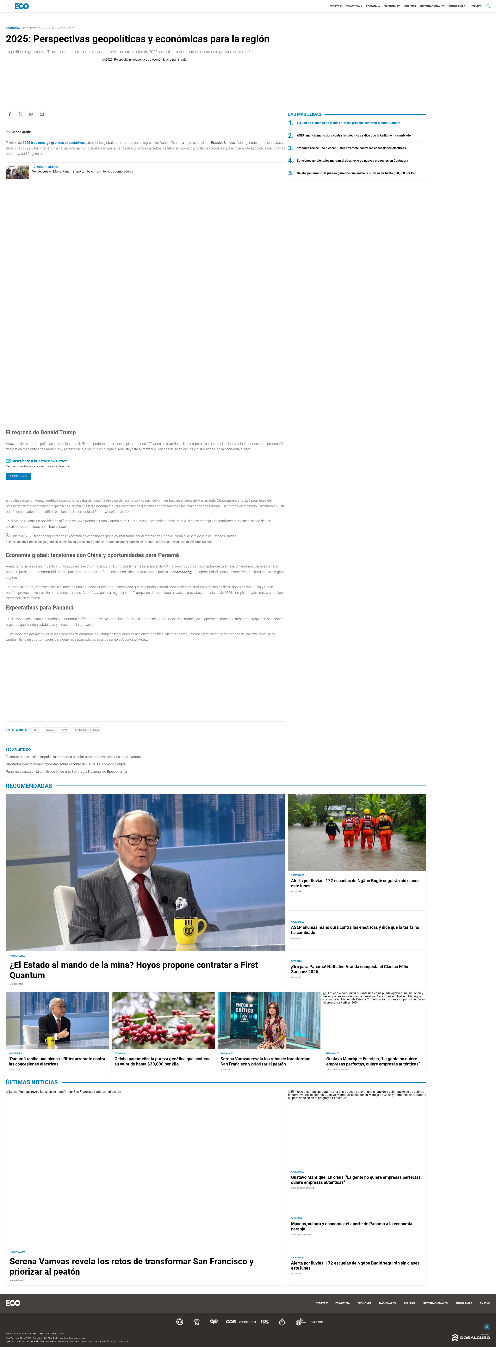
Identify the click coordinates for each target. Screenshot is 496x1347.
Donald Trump (57, 730)
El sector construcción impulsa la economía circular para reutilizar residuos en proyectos (73, 757)
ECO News (29, 28)
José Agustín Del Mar (301, 1234)
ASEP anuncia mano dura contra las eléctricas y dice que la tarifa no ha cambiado (354, 135)
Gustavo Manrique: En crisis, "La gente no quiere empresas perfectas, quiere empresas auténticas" (373, 1061)
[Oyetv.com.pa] (213, 1325)
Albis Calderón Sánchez (337, 1069)
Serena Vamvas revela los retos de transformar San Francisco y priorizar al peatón (265, 1061)
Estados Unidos (87, 730)
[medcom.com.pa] (316, 1325)
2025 (36, 730)
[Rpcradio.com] (265, 1325)
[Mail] (42, 114)
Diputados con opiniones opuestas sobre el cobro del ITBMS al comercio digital (66, 764)
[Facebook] (10, 114)
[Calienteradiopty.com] (282, 1325)
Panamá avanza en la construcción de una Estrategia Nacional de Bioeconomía (66, 771)
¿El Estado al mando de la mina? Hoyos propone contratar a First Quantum (348, 123)
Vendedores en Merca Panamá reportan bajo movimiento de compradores (82, 171)
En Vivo (476, 6)
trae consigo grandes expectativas (53, 143)
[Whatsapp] (31, 114)
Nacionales (392, 6)
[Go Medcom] (248, 1325)
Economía (373, 6)
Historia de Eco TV (51, 1333)
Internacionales (432, 6)
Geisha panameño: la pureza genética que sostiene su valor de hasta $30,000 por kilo (356, 173)
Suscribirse (18, 476)
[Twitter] (20, 114)
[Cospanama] (230, 1325)
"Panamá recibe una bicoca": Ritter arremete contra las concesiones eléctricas (351, 148)
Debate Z (336, 6)
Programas (457, 6)
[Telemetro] (179, 1325)
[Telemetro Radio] (299, 1325)
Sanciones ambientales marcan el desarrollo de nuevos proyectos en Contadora (352, 160)
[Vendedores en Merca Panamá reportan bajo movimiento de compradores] (17, 177)
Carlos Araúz (21, 132)
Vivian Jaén (16, 983)
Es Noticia (352, 6)
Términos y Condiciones (21, 1333)
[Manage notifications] (487, 1327)
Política (410, 6)
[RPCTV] (196, 1325)
